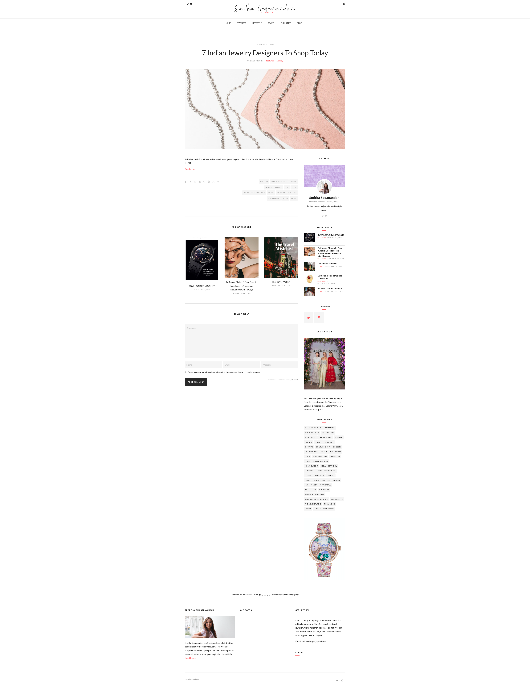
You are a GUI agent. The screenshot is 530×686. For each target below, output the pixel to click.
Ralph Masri (310, 490)
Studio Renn (273, 198)
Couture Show (323, 447)
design (324, 452)
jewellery (279, 61)
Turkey (317, 509)
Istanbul (332, 466)
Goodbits (195, 679)
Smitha (260, 61)
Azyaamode (329, 428)
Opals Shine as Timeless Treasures (329, 277)
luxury (308, 480)
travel (320, 266)
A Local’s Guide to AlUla (329, 288)
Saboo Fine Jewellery (287, 193)
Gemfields (335, 456)
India (323, 466)
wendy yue (328, 509)
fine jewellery (320, 456)
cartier (308, 442)
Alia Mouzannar (313, 428)
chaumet (328, 442)
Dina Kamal (335, 452)
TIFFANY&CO (329, 504)
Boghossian (328, 433)
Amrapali (264, 182)
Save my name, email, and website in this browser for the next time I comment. (224, 372)
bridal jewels (325, 437)
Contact (299, 652)
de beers (337, 447)
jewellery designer (326, 471)
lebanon (319, 475)
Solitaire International (316, 499)
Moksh (294, 182)
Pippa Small (325, 485)
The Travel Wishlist (327, 263)
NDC (287, 187)
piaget (314, 485)
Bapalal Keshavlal (279, 182)
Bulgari (339, 437)
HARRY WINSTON (320, 461)
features (270, 61)
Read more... (190, 169)
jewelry (309, 475)
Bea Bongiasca (312, 433)
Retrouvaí (324, 490)
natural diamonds (273, 187)
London (330, 475)
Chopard (309, 447)
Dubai (307, 456)
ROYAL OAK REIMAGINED (330, 234)
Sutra (285, 198)
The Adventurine (313, 504)
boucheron (310, 437)
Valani (294, 198)
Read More (190, 658)
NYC (306, 485)
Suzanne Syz (337, 499)
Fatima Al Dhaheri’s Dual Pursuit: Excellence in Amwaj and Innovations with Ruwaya (329, 252)
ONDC (294, 187)
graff (308, 461)
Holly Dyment (311, 466)
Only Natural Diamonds (254, 193)
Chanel (318, 442)
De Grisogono (312, 452)
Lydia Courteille (322, 480)
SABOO (271, 193)
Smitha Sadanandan (265, 9)
